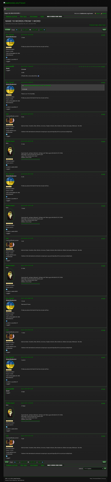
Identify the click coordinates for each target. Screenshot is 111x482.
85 (36, 29)
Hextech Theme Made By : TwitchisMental (14, 480)
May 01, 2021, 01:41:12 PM (27, 435)
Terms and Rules (97, 478)
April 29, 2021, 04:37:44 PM (27, 114)
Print (104, 29)
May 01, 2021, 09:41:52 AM (27, 357)
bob (7, 114)
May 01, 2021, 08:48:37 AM (27, 298)
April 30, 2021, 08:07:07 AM (27, 141)
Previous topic (93, 25)
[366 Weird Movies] (6, 57)
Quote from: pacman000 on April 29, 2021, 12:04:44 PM (37, 85)
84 (33, 29)
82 (27, 29)
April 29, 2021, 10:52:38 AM (27, 34)
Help (91, 478)
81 (23, 29)
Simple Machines (16, 478)
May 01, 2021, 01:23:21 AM (27, 265)
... (21, 29)
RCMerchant (10, 141)
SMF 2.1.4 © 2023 (9, 478)
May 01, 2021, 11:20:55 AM (27, 403)
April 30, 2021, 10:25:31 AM (27, 205)
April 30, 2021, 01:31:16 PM (27, 238)
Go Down (7, 29)
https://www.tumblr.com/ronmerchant (30, 159)
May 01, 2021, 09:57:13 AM (27, 388)
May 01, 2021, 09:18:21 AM (27, 330)
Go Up (6, 462)
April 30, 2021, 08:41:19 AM (27, 174)
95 (41, 29)
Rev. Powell (10, 35)
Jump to (81, 468)
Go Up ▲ (104, 478)
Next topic (102, 25)
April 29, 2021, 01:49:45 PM (27, 82)
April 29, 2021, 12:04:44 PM (27, 66)
